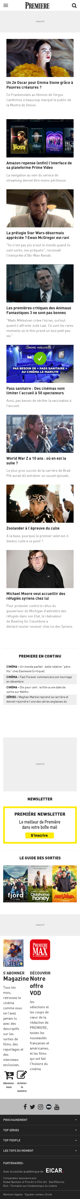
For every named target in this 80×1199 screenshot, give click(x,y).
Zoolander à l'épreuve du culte (33, 528)
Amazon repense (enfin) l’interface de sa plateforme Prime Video (39, 165)
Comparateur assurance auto (19, 1178)
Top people (11, 1140)
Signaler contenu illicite (38, 1194)
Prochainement (15, 1120)
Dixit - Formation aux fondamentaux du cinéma (30, 1185)
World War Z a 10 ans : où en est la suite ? (36, 460)
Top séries (11, 1130)
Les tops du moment (18, 1150)
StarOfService (56, 1182)
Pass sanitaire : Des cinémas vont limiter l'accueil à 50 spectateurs (35, 390)
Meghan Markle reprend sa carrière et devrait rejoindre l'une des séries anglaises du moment (37, 700)
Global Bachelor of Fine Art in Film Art (25, 1182)
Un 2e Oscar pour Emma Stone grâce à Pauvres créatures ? (39, 84)
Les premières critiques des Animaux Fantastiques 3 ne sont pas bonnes (38, 310)
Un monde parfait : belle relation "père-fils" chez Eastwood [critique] (38, 669)
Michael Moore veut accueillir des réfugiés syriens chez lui (35, 596)
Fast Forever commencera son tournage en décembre (39, 679)
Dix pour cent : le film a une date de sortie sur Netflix (35, 689)
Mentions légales (13, 1194)
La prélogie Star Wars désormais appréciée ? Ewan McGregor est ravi (37, 235)
